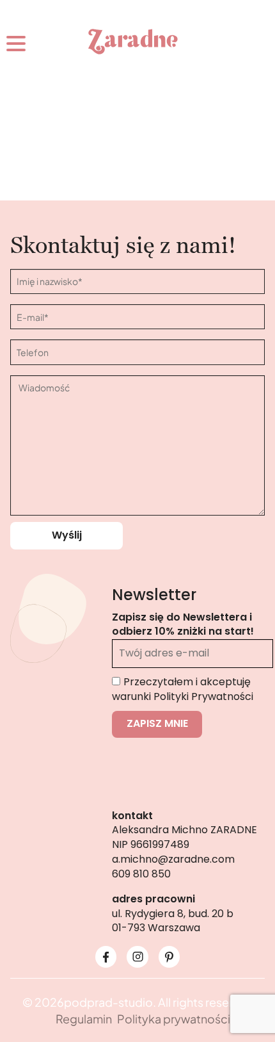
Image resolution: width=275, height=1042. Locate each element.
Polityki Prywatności (203, 696)
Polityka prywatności (173, 1018)
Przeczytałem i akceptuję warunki (182, 689)
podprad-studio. (110, 1002)
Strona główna (86, 207)
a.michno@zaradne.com (173, 859)
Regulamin (84, 1018)
